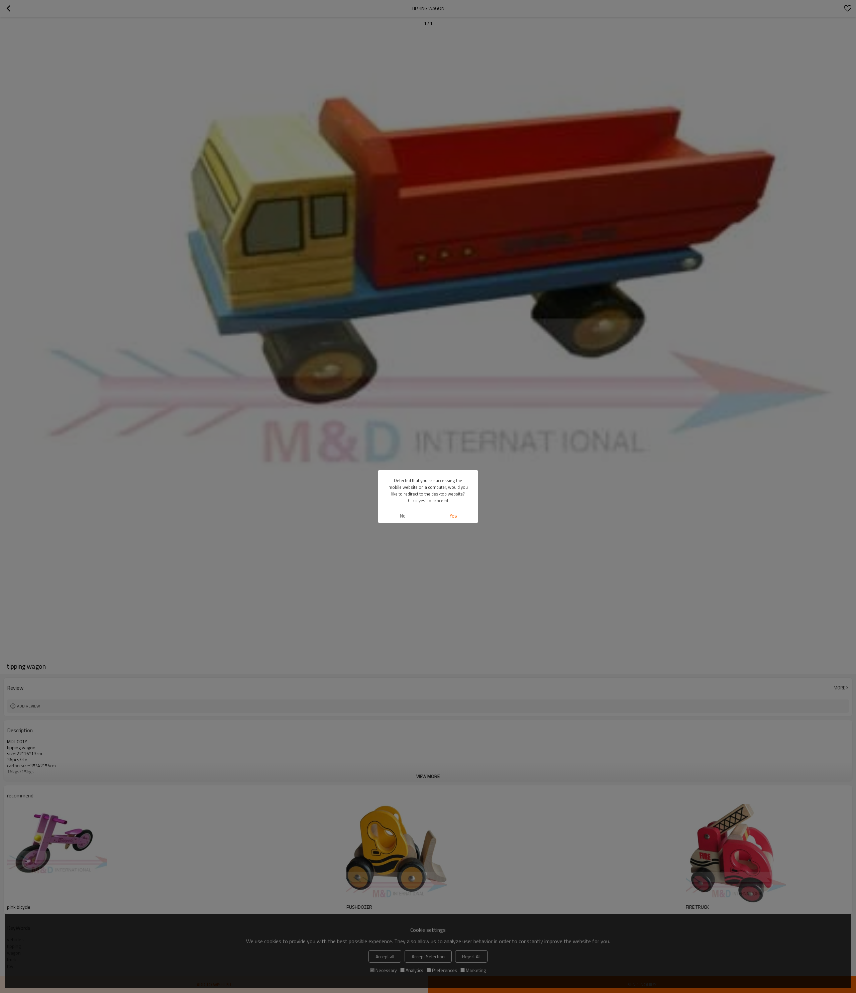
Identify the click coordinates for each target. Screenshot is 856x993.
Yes (453, 516)
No (403, 516)
